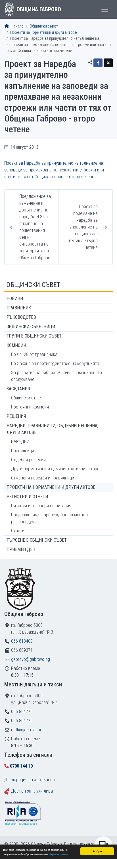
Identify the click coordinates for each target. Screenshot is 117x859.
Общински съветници (31, 326)
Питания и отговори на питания (41, 505)
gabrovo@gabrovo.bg (30, 659)
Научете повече (58, 854)
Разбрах (97, 851)
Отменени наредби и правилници (42, 478)
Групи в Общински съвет (34, 336)
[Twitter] (108, 62)
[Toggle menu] (104, 9)
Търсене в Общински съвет (37, 540)
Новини (15, 298)
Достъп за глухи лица (32, 791)
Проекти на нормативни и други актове (43, 32)
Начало (17, 26)
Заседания (18, 388)
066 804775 (22, 711)
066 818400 (22, 641)
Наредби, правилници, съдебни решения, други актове (52, 429)
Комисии (16, 345)
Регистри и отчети (27, 496)
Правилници (22, 450)
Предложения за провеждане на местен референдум (49, 518)
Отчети (17, 530)
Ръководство (21, 317)
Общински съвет (44, 26)
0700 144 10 (21, 766)
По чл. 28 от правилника (34, 354)
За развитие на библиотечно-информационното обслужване (56, 376)
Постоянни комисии (30, 407)
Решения (16, 416)
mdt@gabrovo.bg (26, 729)
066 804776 (22, 720)
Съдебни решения (28, 459)
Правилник (19, 308)
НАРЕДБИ (20, 441)
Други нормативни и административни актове (55, 469)
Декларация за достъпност (30, 779)
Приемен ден (21, 549)
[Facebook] (98, 62)
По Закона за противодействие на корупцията (55, 363)
